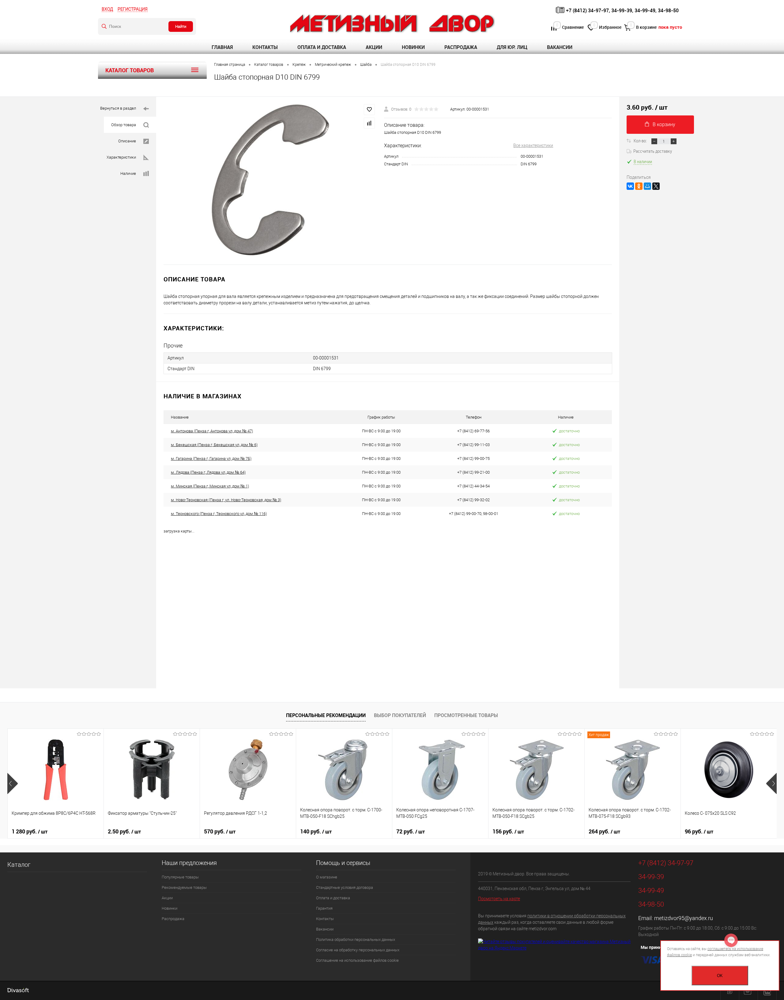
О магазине (326, 877)
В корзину (664, 124)
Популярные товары (180, 877)
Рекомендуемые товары (184, 887)
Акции (374, 47)
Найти (180, 26)
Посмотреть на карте (499, 898)
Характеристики (121, 157)
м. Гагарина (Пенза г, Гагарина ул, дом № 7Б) (211, 458)
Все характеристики (533, 145)
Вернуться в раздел (118, 108)
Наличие (128, 173)
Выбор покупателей (400, 715)
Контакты (265, 47)
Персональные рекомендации (326, 715)
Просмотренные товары (466, 715)
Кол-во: (641, 140)
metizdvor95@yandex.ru (683, 918)
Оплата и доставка (321, 47)
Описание (127, 141)
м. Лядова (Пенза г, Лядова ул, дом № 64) (208, 472)
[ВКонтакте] (630, 186)
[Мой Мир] (647, 186)
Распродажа (460, 47)
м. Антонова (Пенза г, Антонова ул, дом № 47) (212, 431)
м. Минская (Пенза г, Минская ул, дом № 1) (210, 486)
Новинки (413, 47)
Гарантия (324, 908)
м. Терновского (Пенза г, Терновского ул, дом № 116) (219, 513)
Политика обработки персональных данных (355, 939)
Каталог (18, 864)
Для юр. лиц (512, 47)
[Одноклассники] (639, 186)
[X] (656, 186)
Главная (222, 47)
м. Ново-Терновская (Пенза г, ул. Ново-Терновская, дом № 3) (226, 500)
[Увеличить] (270, 180)
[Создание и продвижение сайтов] (18, 991)
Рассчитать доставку (652, 151)
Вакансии (559, 47)
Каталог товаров (129, 70)
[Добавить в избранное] (369, 109)
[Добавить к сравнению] (369, 123)
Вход (107, 9)
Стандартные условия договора (344, 887)
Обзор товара (123, 124)
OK (720, 975)
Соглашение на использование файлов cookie (357, 960)
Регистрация (133, 9)
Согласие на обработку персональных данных (357, 950)
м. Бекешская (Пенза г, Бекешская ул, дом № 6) (214, 444)
